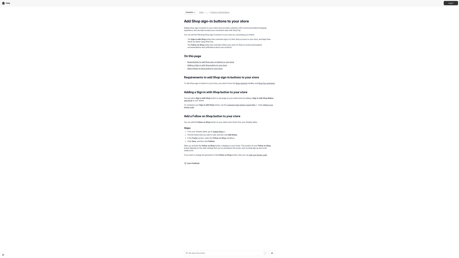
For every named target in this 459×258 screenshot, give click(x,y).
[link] (6, 3)
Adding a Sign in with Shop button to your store (207, 65)
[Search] (265, 253)
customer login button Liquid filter (241, 105)
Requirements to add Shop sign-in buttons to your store (210, 62)
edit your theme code (258, 155)
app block (188, 100)
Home (201, 12)
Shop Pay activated (266, 83)
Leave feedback (193, 163)
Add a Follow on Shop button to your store (205, 68)
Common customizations (220, 12)
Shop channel (241, 83)
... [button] (207, 12)
